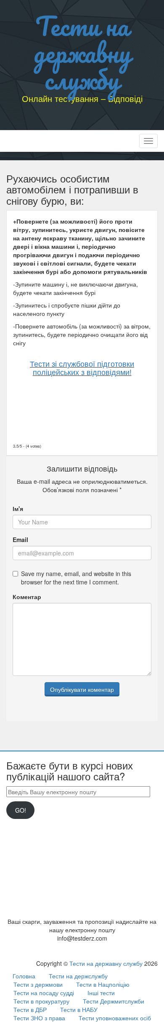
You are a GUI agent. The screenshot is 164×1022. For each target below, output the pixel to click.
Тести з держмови (38, 984)
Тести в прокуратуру (41, 1001)
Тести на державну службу (82, 52)
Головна (24, 976)
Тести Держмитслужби (113, 1001)
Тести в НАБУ (79, 1009)
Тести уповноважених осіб (115, 1018)
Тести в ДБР (30, 1009)
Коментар (27, 596)
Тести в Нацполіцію (103, 984)
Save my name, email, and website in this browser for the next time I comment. (76, 577)
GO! (20, 810)
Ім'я (18, 508)
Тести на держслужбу (78, 976)
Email (20, 539)
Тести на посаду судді (43, 992)
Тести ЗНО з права (39, 1018)
